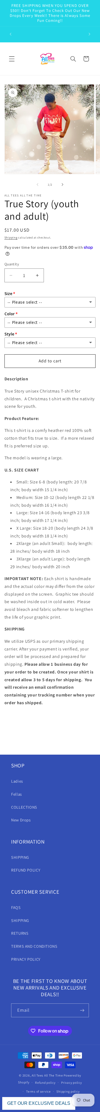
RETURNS (19, 933)
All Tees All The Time (47, 1075)
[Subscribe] (82, 1010)
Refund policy (45, 1082)
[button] (11, 58)
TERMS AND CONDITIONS (34, 946)
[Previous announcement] (10, 34)
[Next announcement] (89, 34)
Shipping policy (67, 1091)
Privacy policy (71, 1082)
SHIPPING (20, 857)
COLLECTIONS (24, 807)
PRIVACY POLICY (26, 959)
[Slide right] (62, 185)
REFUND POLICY (25, 870)
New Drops (21, 820)
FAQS (16, 907)
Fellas (16, 794)
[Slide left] (37, 185)
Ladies (17, 781)
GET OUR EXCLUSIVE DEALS (38, 1103)
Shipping (11, 237)
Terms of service (38, 1091)
